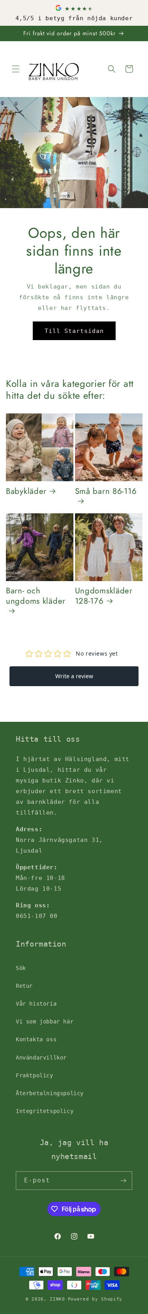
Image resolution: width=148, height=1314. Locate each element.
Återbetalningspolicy (50, 1093)
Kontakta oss (36, 1039)
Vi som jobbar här (44, 1021)
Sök (21, 968)
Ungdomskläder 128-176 (104, 596)
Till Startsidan (74, 331)
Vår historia (36, 1003)
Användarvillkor (41, 1057)
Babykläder (26, 491)
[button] (15, 69)
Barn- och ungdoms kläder (36, 596)
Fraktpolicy (34, 1075)
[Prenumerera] (123, 1180)
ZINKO (57, 1299)
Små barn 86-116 (106, 491)
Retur (24, 986)
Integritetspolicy (44, 1111)
